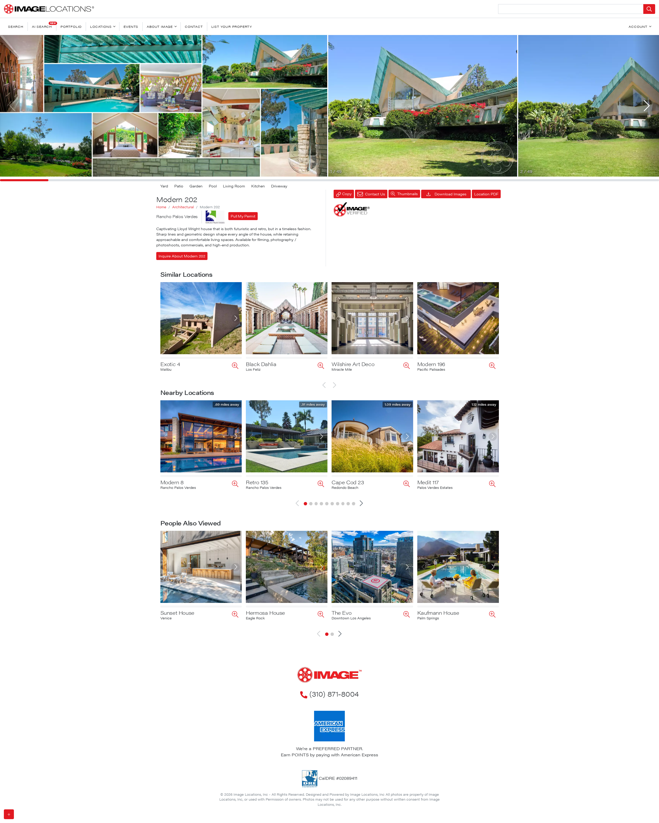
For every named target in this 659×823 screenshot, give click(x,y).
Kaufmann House (438, 612)
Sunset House (177, 612)
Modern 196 (431, 364)
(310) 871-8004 (334, 693)
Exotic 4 (170, 364)
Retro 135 (257, 482)
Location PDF (486, 193)
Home (161, 207)
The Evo (341, 612)
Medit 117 (427, 482)
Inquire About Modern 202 (182, 255)
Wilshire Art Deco (353, 364)
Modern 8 (172, 482)
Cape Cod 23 (348, 482)
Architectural (183, 207)
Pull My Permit (243, 216)
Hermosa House (265, 612)
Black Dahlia (261, 364)
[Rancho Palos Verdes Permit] (215, 217)
